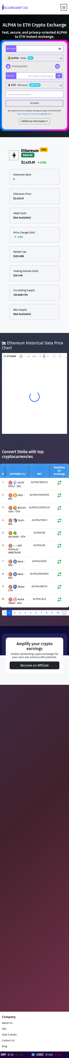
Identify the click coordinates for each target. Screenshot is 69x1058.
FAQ (4, 1028)
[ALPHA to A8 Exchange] (59, 533)
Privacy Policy (35, 114)
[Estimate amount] (59, 75)
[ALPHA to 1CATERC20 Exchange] (59, 508)
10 (58, 612)
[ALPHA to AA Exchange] (59, 546)
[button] (16, 66)
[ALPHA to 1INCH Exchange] (59, 521)
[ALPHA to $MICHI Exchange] (59, 483)
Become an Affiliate (34, 665)
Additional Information (33, 121)
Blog (4, 1046)
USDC (31, 1054)
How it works (9, 1034)
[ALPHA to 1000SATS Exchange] (59, 496)
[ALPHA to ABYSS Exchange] (59, 587)
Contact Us (8, 1040)
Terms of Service (23, 114)
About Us (7, 1023)
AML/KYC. (48, 114)
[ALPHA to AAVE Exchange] (59, 562)
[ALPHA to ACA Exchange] (59, 600)
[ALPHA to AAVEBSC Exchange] (59, 575)
